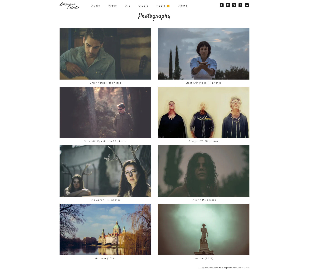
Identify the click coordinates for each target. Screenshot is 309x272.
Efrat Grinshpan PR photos (204, 82)
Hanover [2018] (105, 258)
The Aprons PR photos (105, 199)
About (182, 5)
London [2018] (203, 258)
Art (127, 5)
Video (112, 5)
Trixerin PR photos (203, 199)
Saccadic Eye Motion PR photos (105, 141)
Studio (143, 5)
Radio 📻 (163, 5)
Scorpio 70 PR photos (203, 141)
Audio (95, 5)
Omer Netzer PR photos (105, 82)
